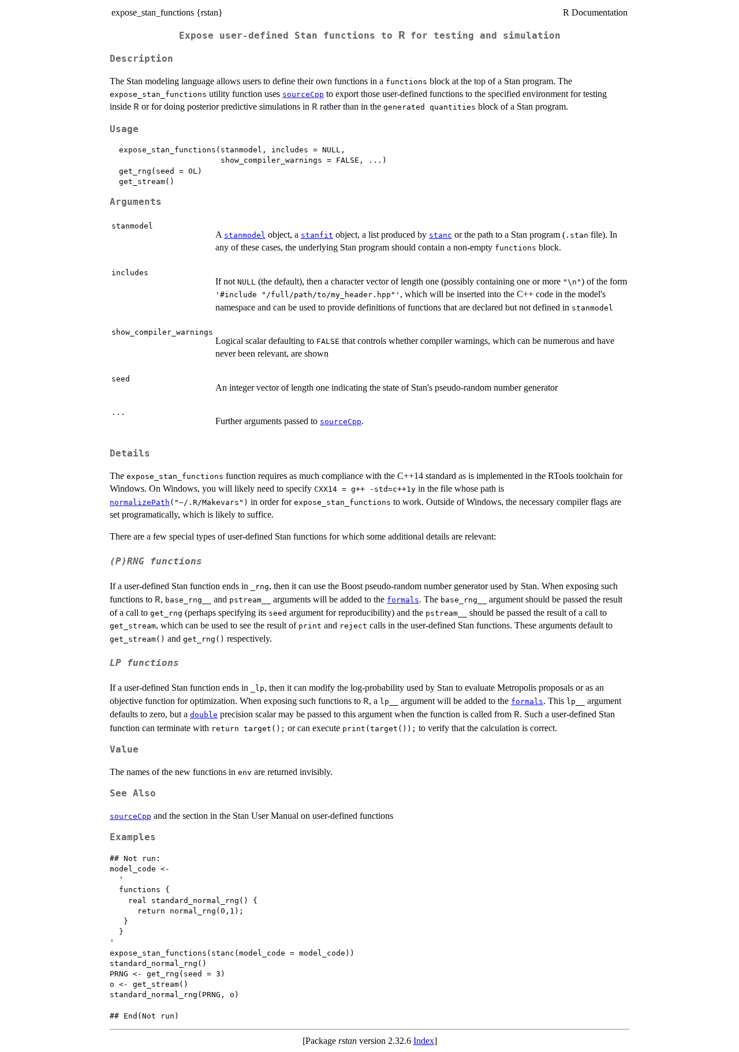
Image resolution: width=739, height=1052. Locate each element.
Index (423, 1041)
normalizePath (140, 502)
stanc (440, 235)
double (204, 714)
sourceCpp (303, 94)
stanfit (317, 235)
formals (403, 600)
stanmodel (245, 235)
